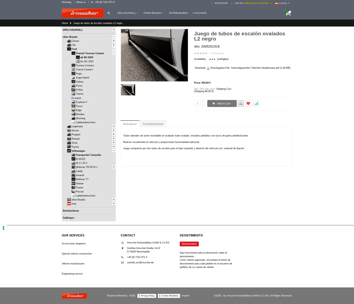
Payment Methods (117, 295)
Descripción (130, 123)
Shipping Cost (223, 88)
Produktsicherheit (153, 123)
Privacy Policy (148, 295)
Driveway (67, 2)
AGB (132, 295)
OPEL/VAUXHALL (126, 13)
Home (65, 23)
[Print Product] (241, 103)
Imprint (185, 295)
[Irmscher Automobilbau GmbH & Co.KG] (82, 13)
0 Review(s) (217, 53)
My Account (221, 3)
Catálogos (200, 13)
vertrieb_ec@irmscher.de (140, 262)
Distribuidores (178, 13)
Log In (238, 3)
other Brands (152, 13)
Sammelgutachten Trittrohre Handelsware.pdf (255, 67)
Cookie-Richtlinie (170, 295)
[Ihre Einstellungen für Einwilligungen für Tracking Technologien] (3, 227)
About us (81, 2)
